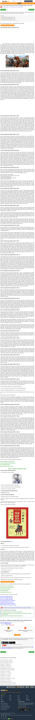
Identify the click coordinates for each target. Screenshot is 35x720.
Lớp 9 (16, 3)
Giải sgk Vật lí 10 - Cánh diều (5, 671)
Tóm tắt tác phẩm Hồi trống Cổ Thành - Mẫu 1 (8, 17)
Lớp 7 (9, 3)
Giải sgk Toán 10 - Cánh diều (5, 664)
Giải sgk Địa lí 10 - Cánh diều (5, 675)
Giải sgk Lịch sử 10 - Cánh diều (5, 677)
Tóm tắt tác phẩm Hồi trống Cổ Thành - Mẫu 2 (8, 18)
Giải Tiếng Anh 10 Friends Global (5, 667)
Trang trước (3, 9)
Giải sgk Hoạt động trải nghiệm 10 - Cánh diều (8, 682)
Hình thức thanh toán (4, 704)
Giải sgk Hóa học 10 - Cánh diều (5, 672)
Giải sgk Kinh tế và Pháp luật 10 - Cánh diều (7, 678)
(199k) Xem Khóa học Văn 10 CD (8, 25)
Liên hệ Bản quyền (4, 709)
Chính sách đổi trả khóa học (5, 706)
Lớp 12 (27, 3)
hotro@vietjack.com (25, 707)
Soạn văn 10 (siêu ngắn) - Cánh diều (6, 662)
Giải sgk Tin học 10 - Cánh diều (5, 679)
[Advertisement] (17, 36)
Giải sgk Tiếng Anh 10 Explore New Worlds (7, 669)
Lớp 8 (13, 3)
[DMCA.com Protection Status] (11, 718)
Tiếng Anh (27, 699)
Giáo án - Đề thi (31, 3)
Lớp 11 (23, 3)
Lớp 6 (6, 3)
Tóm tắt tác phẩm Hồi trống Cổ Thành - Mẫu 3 (8, 19)
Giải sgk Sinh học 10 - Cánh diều (5, 674)
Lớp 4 (10, 695)
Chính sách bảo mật (4, 703)
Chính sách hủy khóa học (5, 707)
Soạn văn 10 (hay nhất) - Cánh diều (6, 659)
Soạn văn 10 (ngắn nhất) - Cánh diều (6, 661)
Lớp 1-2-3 (2, 695)
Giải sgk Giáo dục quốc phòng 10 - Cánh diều (7, 684)
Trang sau (31, 9)
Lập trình (19, 699)
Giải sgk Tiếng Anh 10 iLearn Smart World (7, 668)
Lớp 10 (19, 3)
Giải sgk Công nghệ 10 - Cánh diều (6, 681)
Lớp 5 (3, 3)
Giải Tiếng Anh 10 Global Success (5, 665)
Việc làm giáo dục (29, 1)
